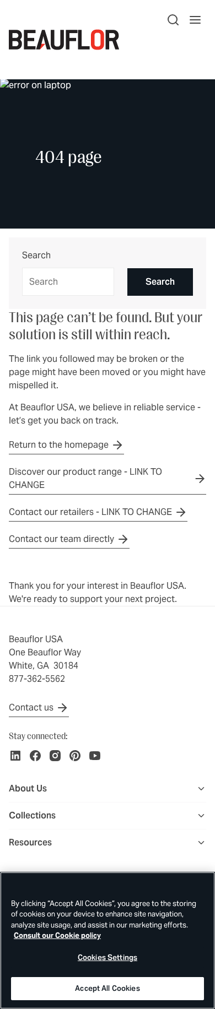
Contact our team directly (61, 539)
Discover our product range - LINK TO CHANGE (85, 478)
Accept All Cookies (107, 988)
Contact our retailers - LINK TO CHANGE (90, 512)
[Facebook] (35, 755)
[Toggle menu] (201, 789)
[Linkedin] (15, 755)
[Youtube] (94, 755)
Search (36, 256)
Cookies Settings (107, 957)
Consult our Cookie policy (57, 935)
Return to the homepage (59, 445)
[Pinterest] (75, 755)
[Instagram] (55, 755)
